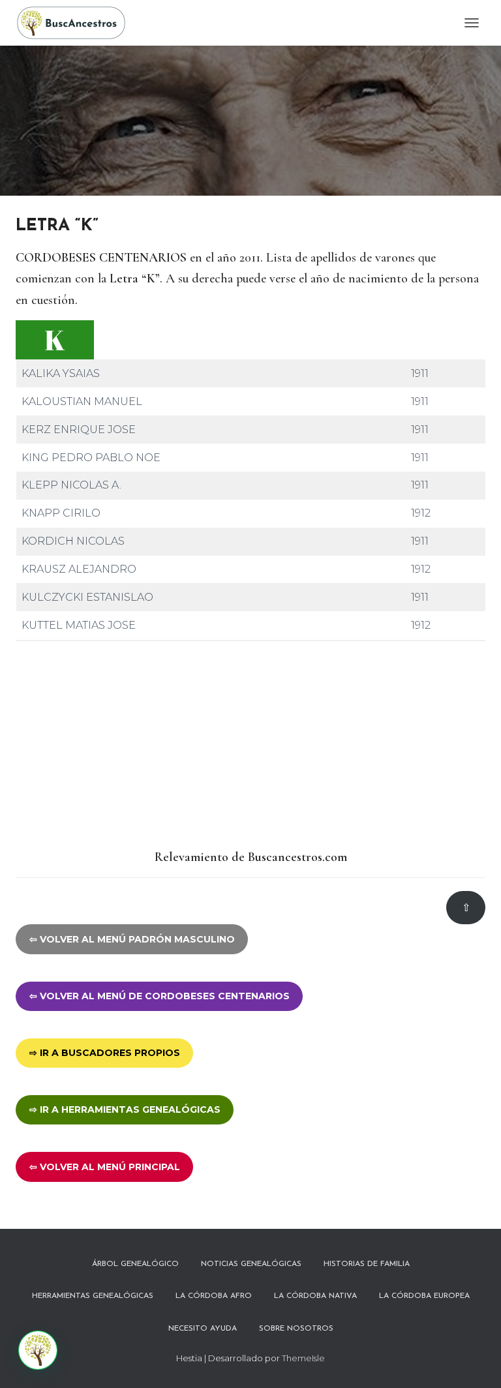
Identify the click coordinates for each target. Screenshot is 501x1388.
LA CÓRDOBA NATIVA (315, 1296)
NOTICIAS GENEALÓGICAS (251, 1264)
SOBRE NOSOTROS (296, 1329)
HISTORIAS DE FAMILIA (367, 1264)
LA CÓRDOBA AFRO (213, 1296)
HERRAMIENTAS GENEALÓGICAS (92, 1296)
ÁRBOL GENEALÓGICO (135, 1264)
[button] (37, 1350)
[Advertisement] (250, 745)
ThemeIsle (303, 1358)
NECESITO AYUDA (202, 1329)
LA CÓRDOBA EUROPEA (424, 1296)
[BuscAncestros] (76, 23)
